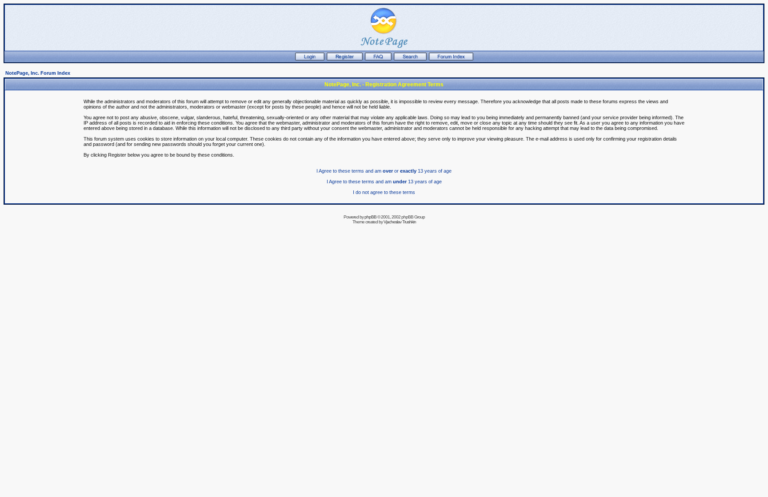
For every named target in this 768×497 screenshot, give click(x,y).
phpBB (370, 216)
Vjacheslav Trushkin (400, 221)
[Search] (410, 58)
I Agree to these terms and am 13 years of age (384, 181)
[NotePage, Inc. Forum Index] (451, 58)
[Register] (344, 58)
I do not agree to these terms (384, 192)
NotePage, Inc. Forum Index (37, 73)
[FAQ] (378, 58)
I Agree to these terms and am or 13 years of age (384, 171)
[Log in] (310, 58)
